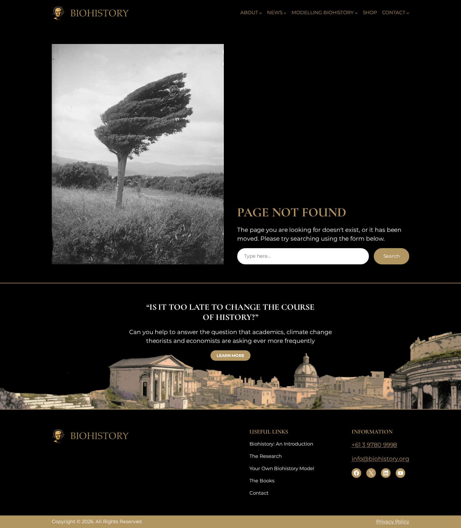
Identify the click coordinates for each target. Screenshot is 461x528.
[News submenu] (285, 12)
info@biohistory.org (380, 458)
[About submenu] (260, 12)
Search (391, 256)
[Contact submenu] (407, 12)
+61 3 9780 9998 (374, 444)
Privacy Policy (392, 522)
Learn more (230, 355)
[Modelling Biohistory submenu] (356, 12)
